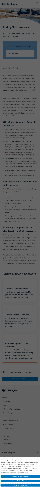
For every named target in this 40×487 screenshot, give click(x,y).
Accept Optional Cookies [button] (20, 477)
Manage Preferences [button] (20, 485)
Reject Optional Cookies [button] (20, 481)
